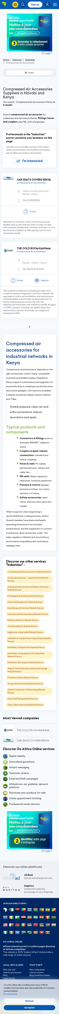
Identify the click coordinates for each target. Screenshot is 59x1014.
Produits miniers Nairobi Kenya (23, 677)
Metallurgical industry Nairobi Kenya (26, 608)
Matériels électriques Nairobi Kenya (25, 662)
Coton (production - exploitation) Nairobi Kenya (28, 579)
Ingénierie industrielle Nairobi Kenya (25, 632)
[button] (47, 4)
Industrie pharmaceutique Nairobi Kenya (28, 614)
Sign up (35, 4)
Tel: (31, 200)
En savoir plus (10, 994)
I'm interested (32, 161)
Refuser (29, 1001)
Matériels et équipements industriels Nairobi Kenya (26, 655)
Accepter (29, 1007)
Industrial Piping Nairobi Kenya (23, 698)
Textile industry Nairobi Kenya (23, 626)
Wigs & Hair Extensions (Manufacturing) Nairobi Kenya (27, 670)
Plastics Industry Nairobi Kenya (23, 620)
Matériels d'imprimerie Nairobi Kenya (26, 647)
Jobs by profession (12, 972)
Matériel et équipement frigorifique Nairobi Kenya (29, 640)
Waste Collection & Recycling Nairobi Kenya (26, 691)
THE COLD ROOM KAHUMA (34, 248)
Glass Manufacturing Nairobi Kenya (25, 704)
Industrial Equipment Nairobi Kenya (25, 602)
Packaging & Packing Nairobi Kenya (25, 596)
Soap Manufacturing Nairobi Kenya (25, 683)
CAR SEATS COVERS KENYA (34, 179)
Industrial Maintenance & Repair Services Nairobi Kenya (28, 588)
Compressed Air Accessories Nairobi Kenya (29, 571)
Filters (31, 72)
